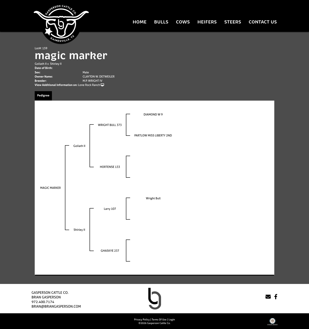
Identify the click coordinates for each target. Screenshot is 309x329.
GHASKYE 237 (110, 251)
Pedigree (43, 95)
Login (172, 319)
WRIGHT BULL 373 (110, 125)
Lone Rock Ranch (89, 85)
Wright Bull (153, 198)
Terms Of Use (159, 319)
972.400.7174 (43, 301)
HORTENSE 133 (110, 167)
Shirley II (56, 64)
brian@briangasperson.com (56, 306)
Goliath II (41, 64)
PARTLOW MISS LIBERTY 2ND (153, 135)
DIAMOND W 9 (153, 114)
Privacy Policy (142, 319)
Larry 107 (110, 209)
